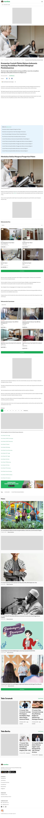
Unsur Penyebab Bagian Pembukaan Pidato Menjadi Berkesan (14, 134)
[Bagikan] (7, 78)
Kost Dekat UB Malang (5, 447)
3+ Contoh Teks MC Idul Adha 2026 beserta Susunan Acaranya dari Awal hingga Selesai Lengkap (20, 616)
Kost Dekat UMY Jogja (5, 453)
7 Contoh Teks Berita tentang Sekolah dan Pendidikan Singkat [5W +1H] (25, 746)
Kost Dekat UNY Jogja (5, 456)
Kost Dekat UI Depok (5, 444)
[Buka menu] (42, 1)
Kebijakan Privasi (4, 794)
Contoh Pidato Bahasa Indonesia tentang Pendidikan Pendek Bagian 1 (16, 138)
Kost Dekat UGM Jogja (5, 435)
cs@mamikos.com (5, 802)
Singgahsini (3, 788)
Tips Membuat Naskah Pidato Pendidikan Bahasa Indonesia (14, 136)
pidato (15, 193)
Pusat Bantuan (3, 784)
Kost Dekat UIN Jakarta (5, 477)
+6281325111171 (5, 804)
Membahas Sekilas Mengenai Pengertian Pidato (11, 129)
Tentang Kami (3, 778)
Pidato (22, 59)
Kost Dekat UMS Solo (5, 465)
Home (2, 59)
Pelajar (11, 59)
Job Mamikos (3, 780)
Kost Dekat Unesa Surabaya (6, 471)
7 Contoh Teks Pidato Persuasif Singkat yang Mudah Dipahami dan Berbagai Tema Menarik (21, 684)
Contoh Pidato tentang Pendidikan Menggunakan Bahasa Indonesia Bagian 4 (17, 146)
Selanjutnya (26, 410)
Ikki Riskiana (11, 75)
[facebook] (1, 806)
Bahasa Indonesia (17, 59)
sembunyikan (8, 126)
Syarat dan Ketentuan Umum (6, 796)
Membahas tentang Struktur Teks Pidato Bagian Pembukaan (14, 131)
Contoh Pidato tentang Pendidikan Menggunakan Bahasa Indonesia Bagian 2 (17, 141)
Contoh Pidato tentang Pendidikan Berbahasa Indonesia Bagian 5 (15, 148)
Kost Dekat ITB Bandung (6, 462)
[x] (3, 806)
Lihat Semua (22, 270)
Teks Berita (41, 754)
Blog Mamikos (3, 786)
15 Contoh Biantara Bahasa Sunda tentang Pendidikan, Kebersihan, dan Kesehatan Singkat (21, 530)
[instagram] (5, 806)
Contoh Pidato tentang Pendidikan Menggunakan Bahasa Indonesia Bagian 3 (17, 143)
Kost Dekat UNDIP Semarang (7, 441)
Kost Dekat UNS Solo (5, 459)
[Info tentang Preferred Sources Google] (15, 81)
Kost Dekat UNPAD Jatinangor (7, 438)
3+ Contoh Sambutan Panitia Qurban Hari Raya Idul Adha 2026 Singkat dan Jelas (19, 582)
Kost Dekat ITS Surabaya (6, 468)
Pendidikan (7, 59)
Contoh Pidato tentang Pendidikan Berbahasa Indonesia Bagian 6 (15, 150)
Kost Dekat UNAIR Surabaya (6, 474)
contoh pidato (7, 491)
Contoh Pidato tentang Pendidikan (18, 491)
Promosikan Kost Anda (5, 782)
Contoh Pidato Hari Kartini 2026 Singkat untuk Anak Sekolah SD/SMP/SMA (18, 650)
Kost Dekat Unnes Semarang (6, 450)
